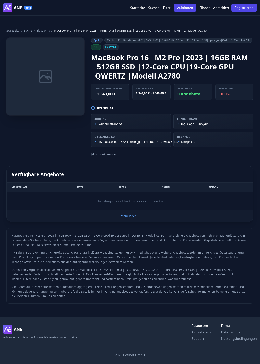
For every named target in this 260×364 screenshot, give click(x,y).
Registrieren (244, 7)
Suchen (154, 7)
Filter (167, 7)
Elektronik (43, 30)
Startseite (137, 7)
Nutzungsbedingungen (239, 338)
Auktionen (185, 7)
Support (198, 338)
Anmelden (221, 7)
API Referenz (201, 332)
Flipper (204, 7)
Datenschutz (230, 332)
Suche (28, 30)
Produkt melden (107, 154)
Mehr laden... (130, 216)
